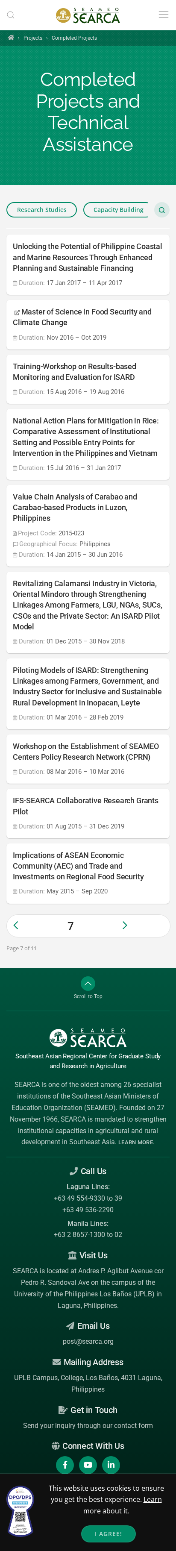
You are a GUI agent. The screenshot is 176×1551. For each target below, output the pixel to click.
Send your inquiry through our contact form (88, 1426)
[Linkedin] (111, 1465)
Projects (32, 38)
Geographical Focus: (48, 544)
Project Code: (37, 533)
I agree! (108, 1534)
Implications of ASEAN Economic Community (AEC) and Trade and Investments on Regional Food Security (78, 866)
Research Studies (42, 210)
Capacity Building (119, 210)
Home (11, 38)
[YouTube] (88, 1465)
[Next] (143, 925)
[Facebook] (65, 1465)
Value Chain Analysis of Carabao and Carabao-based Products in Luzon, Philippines (75, 507)
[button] (10, 15)
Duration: (32, 283)
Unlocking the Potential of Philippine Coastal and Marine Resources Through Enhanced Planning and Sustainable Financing (87, 257)
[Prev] (34, 925)
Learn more (135, 1142)
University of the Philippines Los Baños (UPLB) (84, 1294)
